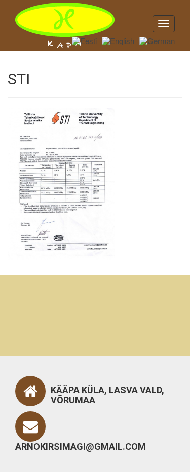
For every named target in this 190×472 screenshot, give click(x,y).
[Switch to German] (157, 40)
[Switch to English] (118, 40)
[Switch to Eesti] (84, 40)
